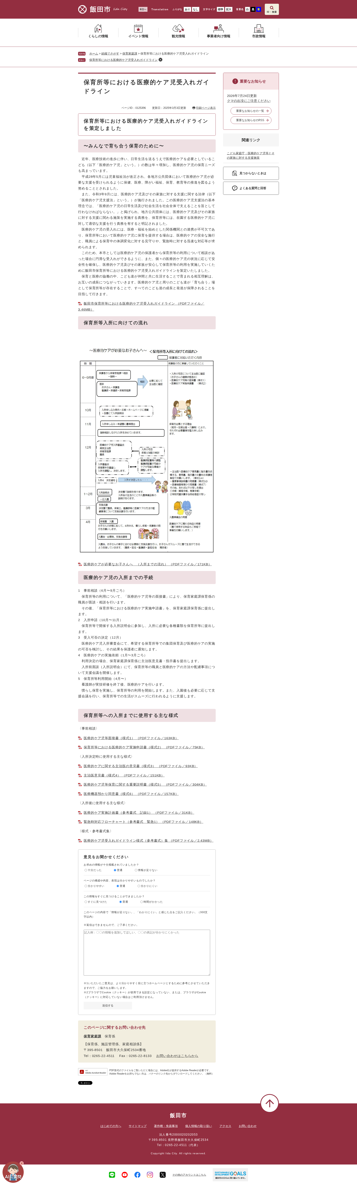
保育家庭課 (129, 53)
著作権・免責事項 (166, 1126)
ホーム (93, 53)
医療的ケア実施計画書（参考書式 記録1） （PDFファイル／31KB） (139, 813)
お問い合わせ (248, 1126)
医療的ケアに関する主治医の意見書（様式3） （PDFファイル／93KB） (141, 766)
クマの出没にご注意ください (249, 101)
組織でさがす (110, 53)
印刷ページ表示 (206, 107)
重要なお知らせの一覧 (250, 110)
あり (187, 9)
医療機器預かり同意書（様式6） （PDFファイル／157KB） (131, 794)
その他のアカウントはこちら (189, 1174)
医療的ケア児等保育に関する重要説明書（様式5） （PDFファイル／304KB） (145, 784)
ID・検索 (272, 12)
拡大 (228, 9)
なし (195, 9)
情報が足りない (147, 870)
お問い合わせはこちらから (177, 1056)
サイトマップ (138, 1126)
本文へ (143, 9)
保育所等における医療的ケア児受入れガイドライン (123, 59)
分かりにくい (149, 885)
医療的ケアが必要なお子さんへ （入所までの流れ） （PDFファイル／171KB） (148, 564)
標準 (220, 9)
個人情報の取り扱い (198, 1126)
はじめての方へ (110, 1126)
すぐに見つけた (97, 901)
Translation (159, 9)
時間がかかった (153, 901)
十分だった (95, 870)
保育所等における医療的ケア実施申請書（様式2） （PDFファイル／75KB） (144, 747)
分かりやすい (96, 885)
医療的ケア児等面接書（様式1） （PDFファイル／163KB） (131, 738)
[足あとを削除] (160, 59)
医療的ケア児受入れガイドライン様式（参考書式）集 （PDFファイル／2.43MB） (148, 840)
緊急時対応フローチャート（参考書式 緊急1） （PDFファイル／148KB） (143, 822)
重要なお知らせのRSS (250, 120)
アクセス (225, 1126)
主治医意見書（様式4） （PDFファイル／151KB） (124, 775)
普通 (120, 870)
